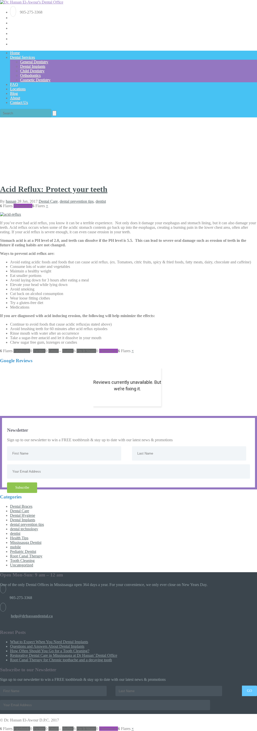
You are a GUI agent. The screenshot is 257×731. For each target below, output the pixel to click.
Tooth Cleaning (22, 560)
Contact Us (19, 102)
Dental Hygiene (22, 515)
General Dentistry (34, 62)
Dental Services (22, 57)
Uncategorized (21, 565)
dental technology (24, 529)
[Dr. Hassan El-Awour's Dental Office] (31, 2)
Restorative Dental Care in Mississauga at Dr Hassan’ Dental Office (63, 655)
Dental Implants (32, 66)
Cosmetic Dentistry (35, 80)
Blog (14, 93)
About (15, 98)
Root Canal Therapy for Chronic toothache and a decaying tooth (61, 660)
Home (15, 53)
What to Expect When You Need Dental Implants (49, 642)
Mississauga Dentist (25, 542)
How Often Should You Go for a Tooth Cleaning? (49, 651)
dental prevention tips (77, 201)
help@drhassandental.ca (32, 616)
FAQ (14, 84)
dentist (101, 201)
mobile (15, 547)
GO (249, 691)
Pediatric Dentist (23, 551)
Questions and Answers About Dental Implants (47, 646)
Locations (18, 89)
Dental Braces (21, 506)
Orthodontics (30, 75)
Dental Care (48, 201)
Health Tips (19, 538)
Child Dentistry (32, 71)
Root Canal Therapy (26, 556)
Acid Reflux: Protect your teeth (53, 189)
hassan (11, 201)
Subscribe (22, 487)
